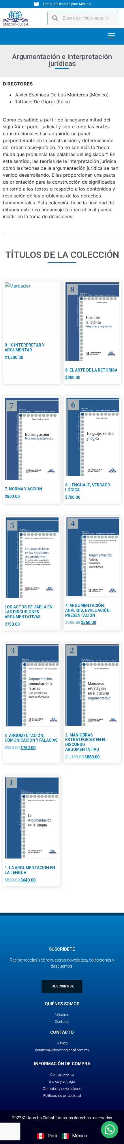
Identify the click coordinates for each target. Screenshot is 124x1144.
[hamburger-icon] (111, 36)
